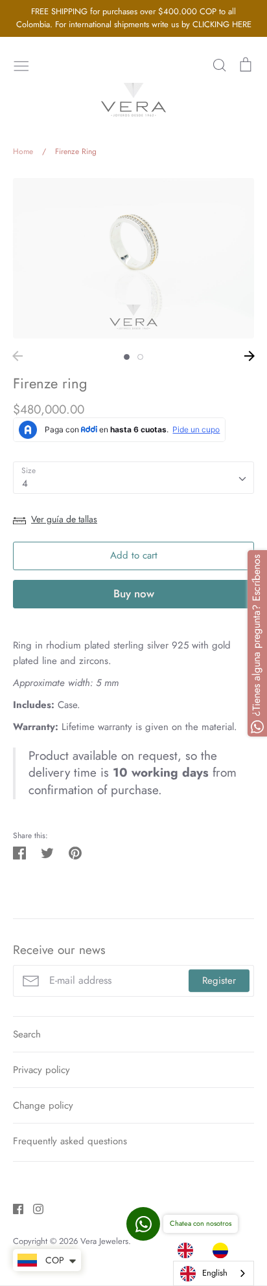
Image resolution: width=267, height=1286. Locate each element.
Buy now (133, 593)
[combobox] (133, 477)
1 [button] (127, 357)
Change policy (43, 1105)
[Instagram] (33, 1208)
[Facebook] (13, 1208)
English (214, 1273)
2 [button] (140, 357)
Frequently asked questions (70, 1141)
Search (27, 1034)
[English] (188, 1250)
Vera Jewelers (104, 1241)
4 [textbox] (25, 483)
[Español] (223, 1250)
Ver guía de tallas (64, 519)
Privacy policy (41, 1070)
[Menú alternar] (21, 64)
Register (219, 980)
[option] (223, 1250)
